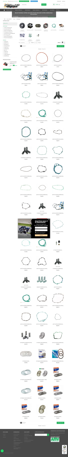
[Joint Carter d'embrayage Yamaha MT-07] (58, 316)
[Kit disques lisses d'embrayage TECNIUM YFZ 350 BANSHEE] (58, 390)
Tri (19, 42)
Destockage (44, 10)
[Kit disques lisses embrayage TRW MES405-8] (26, 390)
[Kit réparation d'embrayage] (22, 35)
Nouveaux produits (16, 434)
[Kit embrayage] (61, 25)
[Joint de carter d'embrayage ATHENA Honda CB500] (42, 94)
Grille (62, 43)
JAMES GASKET (7, 54)
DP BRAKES (6, 48)
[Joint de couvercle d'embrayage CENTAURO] (58, 57)
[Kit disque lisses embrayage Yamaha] (42, 335)
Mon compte (26, 431)
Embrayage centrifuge (8, 31)
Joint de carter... (54, 30)
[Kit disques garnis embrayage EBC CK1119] (42, 353)
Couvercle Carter (7, 29)
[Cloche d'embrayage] (22, 25)
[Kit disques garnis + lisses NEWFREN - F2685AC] (42, 372)
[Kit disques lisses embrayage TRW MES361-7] (26, 372)
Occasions (52, 10)
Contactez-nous (5, 1)
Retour (15, 446)
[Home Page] (5, 19)
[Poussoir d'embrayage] (38, 35)
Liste (64, 43)
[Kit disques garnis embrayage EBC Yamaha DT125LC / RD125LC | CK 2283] (58, 353)
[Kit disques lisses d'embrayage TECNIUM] (26, 409)
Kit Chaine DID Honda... (13, 61)
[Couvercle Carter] (30, 25)
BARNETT (6, 42)
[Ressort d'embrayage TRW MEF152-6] (42, 279)
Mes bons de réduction (27, 441)
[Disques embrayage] (38, 25)
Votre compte (59, 1)
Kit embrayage (7, 34)
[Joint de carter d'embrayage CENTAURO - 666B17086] (26, 187)
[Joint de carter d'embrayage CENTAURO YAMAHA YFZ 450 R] (42, 242)
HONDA (6, 53)
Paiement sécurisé (16, 444)
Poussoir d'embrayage (8, 37)
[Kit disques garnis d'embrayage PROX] (42, 409)
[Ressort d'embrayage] (30, 35)
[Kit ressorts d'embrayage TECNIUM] (26, 150)
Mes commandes (26, 434)
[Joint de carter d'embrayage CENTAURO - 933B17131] (58, 168)
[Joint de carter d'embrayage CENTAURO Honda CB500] (58, 187)
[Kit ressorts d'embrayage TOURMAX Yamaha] (42, 205)
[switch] (64, 453)
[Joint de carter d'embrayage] (53, 25)
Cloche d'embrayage (8, 27)
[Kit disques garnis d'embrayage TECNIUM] (58, 372)
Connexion (63, 1)
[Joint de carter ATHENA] (26, 76)
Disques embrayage (8, 30)
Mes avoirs (25, 437)
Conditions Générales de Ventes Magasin (17, 448)
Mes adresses (26, 438)
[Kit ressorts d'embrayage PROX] (26, 335)
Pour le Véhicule (18, 10)
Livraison (15, 437)
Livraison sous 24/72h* (34, 1)
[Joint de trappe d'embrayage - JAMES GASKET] (58, 76)
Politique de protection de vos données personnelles (18, 443)
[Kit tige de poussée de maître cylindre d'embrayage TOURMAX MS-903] (58, 242)
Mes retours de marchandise (28, 435)
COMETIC (6, 47)
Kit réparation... (22, 39)
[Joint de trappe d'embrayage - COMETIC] (42, 57)
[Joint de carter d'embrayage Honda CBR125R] (26, 113)
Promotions (6, 59)
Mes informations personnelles (28, 440)
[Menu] (66, 445)
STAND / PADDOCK (36, 10)
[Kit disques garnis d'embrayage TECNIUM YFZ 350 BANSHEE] (58, 409)
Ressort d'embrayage (8, 36)
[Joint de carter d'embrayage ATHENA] (58, 205)
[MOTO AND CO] (11, 5)
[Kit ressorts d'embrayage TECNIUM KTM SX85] (58, 94)
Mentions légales (16, 438)
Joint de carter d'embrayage (9, 33)
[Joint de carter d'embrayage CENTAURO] (26, 57)
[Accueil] (4, 10)
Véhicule (58, 10)
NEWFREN (6, 55)
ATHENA (6, 41)
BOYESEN (6, 44)
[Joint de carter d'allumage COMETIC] (58, 298)
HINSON (6, 51)
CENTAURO (6, 45)
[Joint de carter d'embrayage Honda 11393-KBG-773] (58, 335)
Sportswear (27, 10)
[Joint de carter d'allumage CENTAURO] (42, 113)
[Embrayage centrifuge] (45, 25)
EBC (5, 50)
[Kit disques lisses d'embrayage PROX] (26, 353)
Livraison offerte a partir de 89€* (24, 1)
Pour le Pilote (9, 10)
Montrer (32, 42)
